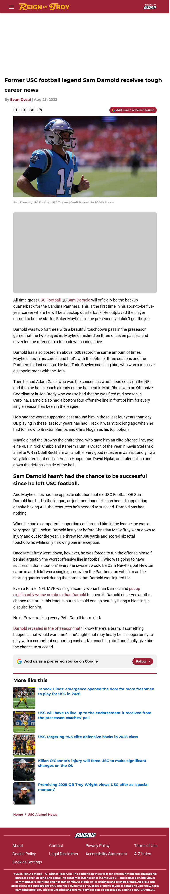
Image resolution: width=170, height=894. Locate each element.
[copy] (40, 110)
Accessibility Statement (106, 853)
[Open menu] (11, 6)
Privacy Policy (97, 845)
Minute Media (32, 873)
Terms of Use (146, 845)
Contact (56, 845)
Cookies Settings (27, 862)
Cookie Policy (24, 853)
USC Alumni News (42, 814)
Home (18, 814)
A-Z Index (142, 853)
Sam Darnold (79, 300)
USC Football (49, 300)
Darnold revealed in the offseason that (46, 628)
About (17, 845)
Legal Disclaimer (63, 853)
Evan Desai (20, 99)
